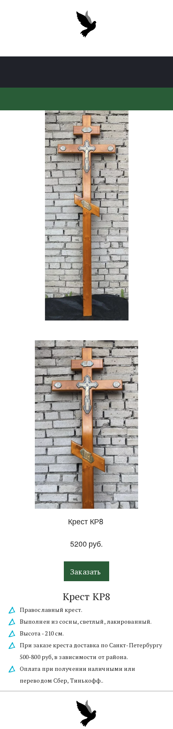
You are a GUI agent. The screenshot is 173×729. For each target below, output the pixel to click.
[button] (86, 571)
